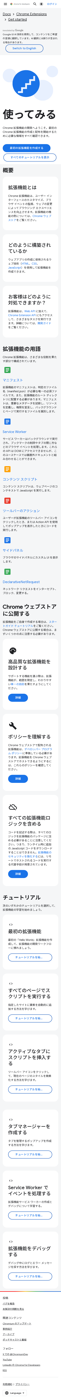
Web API (29, 311)
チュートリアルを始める (30, 957)
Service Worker (15, 432)
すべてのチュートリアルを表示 (30, 157)
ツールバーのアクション (21, 511)
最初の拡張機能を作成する (26, 148)
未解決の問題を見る (13, 1309)
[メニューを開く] (5, 4)
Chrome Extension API (22, 315)
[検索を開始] (35, 4)
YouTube (7, 1359)
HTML (25, 263)
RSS (5, 1370)
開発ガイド (44, 323)
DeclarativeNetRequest (21, 582)
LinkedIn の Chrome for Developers (21, 1364)
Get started (17, 19)
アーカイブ (8, 1334)
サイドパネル (13, 550)
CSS (34, 263)
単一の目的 (17, 684)
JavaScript (14, 267)
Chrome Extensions (31, 14)
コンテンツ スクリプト (20, 479)
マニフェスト (13, 380)
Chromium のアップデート (17, 1323)
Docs (7, 14)
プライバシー (22, 1384)
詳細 (18, 697)
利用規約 (7, 1384)
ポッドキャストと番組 (14, 1339)
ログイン (52, 4)
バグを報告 (9, 1303)
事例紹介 (7, 1328)
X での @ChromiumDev (15, 1354)
